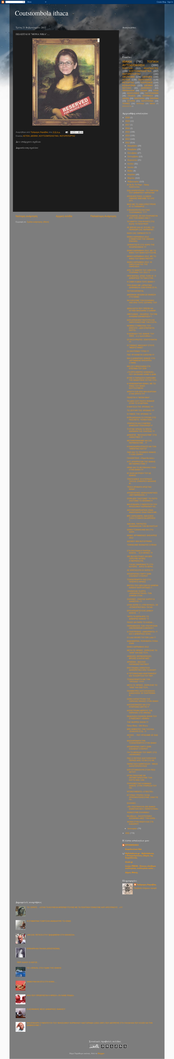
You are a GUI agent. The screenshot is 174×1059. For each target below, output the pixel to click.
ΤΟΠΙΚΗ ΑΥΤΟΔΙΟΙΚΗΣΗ (140, 63)
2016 (127, 128)
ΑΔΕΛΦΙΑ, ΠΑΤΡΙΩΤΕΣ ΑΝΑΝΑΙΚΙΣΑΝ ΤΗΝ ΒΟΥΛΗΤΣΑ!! (142, 525)
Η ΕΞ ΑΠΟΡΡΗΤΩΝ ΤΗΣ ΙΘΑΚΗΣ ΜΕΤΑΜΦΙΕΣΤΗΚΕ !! (141, 463)
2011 (127, 833)
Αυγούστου (133, 160)
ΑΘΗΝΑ (125, 98)
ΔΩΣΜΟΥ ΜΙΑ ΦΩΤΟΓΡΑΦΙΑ (139, 541)
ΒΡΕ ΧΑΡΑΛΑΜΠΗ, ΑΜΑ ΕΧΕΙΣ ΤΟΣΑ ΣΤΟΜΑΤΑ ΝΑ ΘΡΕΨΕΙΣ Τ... (141, 518)
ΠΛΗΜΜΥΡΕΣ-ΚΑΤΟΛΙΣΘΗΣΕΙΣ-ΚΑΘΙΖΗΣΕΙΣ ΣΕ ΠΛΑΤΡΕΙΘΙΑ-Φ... (141, 693)
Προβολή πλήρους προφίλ (145, 888)
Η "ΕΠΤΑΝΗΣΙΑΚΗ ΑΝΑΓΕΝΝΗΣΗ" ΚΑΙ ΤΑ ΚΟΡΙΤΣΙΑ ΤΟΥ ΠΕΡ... (142, 675)
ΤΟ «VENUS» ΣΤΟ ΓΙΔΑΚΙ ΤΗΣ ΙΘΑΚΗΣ (44, 968)
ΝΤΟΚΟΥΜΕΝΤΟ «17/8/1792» (140, 792)
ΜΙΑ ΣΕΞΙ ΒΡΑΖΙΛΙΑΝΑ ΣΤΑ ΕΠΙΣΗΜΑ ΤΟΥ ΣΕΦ (138, 367)
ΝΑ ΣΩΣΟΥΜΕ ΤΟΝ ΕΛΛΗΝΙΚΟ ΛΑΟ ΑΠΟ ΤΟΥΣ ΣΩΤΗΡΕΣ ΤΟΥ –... (142, 302)
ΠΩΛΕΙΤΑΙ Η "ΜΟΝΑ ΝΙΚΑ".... (139, 398)
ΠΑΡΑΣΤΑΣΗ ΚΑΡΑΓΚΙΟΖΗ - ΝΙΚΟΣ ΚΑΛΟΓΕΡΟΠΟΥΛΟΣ (142, 765)
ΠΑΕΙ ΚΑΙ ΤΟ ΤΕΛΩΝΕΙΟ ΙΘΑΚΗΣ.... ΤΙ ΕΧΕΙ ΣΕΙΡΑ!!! (142, 453)
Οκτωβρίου (133, 153)
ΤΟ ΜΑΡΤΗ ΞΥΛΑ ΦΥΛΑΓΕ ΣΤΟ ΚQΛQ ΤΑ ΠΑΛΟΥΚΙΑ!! (140, 223)
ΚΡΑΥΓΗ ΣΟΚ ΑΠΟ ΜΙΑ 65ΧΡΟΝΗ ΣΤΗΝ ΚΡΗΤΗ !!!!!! (141, 393)
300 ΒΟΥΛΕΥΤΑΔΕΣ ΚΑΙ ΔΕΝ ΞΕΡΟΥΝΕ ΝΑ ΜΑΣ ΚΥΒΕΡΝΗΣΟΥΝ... (139, 558)
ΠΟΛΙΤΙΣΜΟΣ (145, 79)
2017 (127, 125)
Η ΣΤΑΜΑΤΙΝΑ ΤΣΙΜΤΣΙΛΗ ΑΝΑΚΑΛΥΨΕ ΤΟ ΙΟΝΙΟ (49, 921)
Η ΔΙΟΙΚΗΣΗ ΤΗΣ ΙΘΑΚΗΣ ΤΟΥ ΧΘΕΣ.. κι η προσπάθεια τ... (140, 335)
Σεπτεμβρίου (133, 157)
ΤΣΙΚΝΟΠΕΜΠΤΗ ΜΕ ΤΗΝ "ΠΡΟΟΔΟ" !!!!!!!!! (138, 680)
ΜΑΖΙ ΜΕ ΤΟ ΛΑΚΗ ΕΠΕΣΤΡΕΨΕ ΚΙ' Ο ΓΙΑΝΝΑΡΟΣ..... (141, 205)
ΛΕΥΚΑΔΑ (140, 104)
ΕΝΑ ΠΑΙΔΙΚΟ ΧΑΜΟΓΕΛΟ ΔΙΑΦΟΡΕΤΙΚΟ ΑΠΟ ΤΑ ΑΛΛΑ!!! (141, 669)
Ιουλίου (131, 164)
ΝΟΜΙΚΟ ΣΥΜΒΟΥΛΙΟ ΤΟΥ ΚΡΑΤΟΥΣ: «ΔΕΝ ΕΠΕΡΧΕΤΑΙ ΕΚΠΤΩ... (140, 328)
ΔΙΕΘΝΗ (34, 136)
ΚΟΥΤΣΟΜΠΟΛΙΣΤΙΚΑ (48, 136)
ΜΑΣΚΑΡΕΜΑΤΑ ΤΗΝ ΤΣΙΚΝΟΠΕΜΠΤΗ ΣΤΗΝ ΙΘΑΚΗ (141, 742)
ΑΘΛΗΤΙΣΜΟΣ (133, 93)
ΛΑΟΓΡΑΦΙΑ (139, 98)
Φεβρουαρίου (133, 182)
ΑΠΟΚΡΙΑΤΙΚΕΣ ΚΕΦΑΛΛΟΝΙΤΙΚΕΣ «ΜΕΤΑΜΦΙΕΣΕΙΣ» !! (142, 494)
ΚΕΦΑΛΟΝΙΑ (128, 85)
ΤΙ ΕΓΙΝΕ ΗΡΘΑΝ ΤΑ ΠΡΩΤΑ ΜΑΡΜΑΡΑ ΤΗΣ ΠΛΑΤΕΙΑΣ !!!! (141, 430)
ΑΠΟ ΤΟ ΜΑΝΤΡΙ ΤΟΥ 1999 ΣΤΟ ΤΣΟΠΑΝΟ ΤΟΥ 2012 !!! (141, 271)
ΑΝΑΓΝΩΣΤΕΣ (151, 68)
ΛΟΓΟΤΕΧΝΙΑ (147, 101)
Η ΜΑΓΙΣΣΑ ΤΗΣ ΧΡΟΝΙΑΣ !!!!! (140, 407)
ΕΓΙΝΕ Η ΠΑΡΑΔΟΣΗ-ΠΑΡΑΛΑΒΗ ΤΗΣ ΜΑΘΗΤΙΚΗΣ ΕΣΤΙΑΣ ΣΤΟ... (142, 379)
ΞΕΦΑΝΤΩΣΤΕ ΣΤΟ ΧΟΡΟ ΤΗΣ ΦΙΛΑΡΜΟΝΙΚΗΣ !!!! (141, 246)
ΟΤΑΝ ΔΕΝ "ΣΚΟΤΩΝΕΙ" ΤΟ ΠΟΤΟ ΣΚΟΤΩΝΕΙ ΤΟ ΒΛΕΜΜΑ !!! (142, 500)
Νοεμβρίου (132, 149)
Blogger (101, 1053)
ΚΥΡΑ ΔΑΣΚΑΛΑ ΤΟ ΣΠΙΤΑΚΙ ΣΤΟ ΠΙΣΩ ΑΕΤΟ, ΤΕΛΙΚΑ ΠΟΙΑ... (141, 419)
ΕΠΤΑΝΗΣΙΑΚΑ (132, 845)
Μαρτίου (131, 178)
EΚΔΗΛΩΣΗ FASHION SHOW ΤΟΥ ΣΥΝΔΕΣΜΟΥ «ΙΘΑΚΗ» (142, 717)
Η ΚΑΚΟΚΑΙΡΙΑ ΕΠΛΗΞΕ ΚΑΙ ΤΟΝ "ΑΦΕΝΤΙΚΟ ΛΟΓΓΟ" (141, 448)
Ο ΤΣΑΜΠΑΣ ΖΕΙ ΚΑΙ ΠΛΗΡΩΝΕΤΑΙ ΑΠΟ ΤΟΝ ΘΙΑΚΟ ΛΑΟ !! (142, 217)
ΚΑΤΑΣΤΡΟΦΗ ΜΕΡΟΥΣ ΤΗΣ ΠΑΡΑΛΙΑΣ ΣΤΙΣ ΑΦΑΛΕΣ (140, 712)
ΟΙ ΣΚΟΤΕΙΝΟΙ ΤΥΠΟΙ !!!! (138, 351)
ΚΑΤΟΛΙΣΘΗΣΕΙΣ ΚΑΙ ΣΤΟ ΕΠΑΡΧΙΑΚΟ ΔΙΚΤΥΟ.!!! (138, 706)
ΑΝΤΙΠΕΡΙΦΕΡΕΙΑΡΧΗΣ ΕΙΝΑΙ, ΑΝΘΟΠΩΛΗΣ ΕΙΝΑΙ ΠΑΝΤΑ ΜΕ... (142, 511)
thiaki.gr (129, 862)
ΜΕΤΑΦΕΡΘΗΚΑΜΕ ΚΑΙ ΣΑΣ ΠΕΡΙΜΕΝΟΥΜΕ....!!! (139, 442)
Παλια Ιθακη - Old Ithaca (137, 726)
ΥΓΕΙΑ (155, 91)
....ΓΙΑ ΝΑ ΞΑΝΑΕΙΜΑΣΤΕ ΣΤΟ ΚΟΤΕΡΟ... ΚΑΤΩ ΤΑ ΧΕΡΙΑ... (140, 565)
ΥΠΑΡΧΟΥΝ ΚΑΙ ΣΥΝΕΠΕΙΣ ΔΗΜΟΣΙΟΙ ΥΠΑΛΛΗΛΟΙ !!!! (140, 424)
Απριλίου (132, 174)
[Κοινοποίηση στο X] (76, 132)
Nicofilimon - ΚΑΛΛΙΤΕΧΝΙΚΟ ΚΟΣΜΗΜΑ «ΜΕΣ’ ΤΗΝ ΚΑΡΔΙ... (142, 817)
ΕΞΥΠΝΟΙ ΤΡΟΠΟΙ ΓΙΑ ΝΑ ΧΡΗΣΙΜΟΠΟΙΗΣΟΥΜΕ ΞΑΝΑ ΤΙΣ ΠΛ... (142, 797)
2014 (127, 136)
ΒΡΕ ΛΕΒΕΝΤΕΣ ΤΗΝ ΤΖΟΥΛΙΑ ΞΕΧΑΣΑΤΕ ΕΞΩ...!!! (140, 730)
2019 (127, 121)
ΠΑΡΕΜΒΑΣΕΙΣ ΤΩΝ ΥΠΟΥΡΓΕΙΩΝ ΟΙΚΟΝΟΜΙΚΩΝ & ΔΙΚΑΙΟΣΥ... (142, 627)
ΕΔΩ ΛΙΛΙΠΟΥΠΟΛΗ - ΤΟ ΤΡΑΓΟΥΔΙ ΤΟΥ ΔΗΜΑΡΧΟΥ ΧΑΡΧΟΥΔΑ (142, 192)
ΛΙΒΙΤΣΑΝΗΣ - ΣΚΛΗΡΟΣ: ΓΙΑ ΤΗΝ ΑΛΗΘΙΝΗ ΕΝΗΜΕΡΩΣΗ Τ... (142, 315)
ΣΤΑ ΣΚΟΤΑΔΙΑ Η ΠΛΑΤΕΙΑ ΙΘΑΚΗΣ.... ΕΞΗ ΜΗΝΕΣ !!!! (140, 552)
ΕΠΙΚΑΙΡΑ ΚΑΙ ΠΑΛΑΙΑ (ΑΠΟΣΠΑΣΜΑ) (43, 949)
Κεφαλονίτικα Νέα (133, 849)
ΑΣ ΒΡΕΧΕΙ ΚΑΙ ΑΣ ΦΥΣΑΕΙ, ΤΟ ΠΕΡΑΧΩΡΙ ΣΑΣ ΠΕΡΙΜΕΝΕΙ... (141, 228)
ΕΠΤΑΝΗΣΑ (148, 96)
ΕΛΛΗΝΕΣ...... (133, 803)
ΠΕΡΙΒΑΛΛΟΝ (128, 91)
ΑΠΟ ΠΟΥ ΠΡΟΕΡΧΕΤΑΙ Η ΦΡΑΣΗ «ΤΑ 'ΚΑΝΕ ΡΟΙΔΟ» (50, 995)
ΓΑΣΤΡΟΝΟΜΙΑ (151, 93)
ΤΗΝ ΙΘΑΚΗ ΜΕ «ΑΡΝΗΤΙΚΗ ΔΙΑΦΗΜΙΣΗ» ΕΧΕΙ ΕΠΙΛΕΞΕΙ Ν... (142, 286)
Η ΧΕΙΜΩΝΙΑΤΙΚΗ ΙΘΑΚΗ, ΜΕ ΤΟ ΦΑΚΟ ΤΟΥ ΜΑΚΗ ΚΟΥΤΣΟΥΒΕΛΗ (141, 386)
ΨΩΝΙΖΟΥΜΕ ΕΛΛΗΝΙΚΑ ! (138, 812)
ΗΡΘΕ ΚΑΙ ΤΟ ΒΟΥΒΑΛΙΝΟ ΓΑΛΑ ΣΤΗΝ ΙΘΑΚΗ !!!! (141, 469)
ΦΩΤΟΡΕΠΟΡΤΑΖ (67, 136)
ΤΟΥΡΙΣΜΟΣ (146, 82)
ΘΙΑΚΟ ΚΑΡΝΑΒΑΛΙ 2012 (138, 647)
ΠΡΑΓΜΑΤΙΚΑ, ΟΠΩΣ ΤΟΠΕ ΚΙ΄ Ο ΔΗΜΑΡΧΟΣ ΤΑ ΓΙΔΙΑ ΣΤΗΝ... (141, 277)
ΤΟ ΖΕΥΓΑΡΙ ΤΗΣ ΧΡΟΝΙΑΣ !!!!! (140, 410)
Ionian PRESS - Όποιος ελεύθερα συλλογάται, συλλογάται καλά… (140, 867)
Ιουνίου (131, 167)
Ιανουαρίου (133, 829)
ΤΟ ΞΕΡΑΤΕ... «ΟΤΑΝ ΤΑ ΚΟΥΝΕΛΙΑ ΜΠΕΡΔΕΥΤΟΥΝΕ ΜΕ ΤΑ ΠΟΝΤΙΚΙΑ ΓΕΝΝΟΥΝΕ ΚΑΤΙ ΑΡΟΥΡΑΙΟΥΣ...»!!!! (74, 907)
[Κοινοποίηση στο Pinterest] (81, 132)
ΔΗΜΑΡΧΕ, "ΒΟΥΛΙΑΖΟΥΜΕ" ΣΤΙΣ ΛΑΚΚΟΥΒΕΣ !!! (142, 436)
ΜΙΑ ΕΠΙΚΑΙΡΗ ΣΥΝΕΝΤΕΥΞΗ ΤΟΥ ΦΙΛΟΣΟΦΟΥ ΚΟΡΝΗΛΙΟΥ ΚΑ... (142, 505)
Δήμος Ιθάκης (131, 872)
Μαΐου (130, 171)
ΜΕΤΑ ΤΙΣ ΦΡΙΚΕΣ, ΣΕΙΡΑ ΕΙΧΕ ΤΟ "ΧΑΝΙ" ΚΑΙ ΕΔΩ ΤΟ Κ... (142, 651)
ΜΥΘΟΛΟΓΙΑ (126, 106)
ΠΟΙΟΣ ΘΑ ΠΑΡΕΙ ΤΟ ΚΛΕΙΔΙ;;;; (140, 622)
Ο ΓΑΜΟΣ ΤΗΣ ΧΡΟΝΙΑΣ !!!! (139, 414)
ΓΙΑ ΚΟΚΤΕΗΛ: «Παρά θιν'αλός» (141, 458)
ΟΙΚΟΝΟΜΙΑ (128, 77)
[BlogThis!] (74, 132)
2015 (127, 132)
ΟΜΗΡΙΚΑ (154, 98)
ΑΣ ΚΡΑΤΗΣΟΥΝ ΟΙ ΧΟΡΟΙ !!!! (140, 570)
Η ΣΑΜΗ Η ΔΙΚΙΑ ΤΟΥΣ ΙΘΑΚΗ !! (141, 282)
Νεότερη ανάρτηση (27, 216)
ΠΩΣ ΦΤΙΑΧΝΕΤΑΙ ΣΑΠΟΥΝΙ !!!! (140, 355)
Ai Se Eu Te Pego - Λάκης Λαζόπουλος (138, 186)
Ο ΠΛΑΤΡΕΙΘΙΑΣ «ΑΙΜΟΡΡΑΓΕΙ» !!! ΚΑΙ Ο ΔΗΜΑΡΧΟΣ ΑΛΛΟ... (142, 633)
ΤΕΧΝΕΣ (126, 104)
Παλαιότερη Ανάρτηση (103, 216)
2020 (127, 118)
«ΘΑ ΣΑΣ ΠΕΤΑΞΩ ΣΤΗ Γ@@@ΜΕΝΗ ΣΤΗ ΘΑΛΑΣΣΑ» (51, 935)
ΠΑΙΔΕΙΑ (131, 96)
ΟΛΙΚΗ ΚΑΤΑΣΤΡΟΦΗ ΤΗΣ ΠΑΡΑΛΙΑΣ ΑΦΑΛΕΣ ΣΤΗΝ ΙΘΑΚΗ (142, 700)
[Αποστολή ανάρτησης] (67, 132)
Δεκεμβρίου (133, 146)
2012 (127, 143)
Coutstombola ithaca (41, 12)
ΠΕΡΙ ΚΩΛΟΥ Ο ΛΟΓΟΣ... (28, 962)
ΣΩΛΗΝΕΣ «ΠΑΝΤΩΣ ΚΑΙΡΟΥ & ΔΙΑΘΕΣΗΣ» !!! (141, 600)
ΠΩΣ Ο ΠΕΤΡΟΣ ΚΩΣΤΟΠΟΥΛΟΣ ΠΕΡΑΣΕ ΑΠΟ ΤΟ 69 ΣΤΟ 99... (141, 759)
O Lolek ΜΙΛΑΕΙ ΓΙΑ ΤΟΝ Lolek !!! (141, 637)
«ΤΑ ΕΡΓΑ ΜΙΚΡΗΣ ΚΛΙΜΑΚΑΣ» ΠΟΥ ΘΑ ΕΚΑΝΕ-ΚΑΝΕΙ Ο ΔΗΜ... (142, 373)
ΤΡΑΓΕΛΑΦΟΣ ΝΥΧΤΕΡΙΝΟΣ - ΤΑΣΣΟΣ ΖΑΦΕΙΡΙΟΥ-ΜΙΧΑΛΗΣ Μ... (141, 481)
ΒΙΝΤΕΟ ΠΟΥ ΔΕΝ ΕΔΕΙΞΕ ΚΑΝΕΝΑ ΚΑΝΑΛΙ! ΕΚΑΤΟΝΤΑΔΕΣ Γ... (142, 586)
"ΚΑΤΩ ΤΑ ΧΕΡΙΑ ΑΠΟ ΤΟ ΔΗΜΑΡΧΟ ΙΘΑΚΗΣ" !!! (138, 617)
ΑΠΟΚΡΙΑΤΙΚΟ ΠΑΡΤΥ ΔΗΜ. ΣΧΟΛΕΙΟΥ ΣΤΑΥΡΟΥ (139, 575)
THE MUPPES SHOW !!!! (137, 722)
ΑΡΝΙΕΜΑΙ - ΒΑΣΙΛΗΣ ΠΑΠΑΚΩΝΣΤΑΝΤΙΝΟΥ (138, 663)
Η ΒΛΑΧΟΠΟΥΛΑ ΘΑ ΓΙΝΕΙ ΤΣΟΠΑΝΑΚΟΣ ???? (138, 211)
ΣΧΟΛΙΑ (143, 91)
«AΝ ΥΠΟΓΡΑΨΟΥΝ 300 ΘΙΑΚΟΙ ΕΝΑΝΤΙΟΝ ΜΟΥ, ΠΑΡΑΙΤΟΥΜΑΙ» (142, 808)
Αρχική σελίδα (64, 216)
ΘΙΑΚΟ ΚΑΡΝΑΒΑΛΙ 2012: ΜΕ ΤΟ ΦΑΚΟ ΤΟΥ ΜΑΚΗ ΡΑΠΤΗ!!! (141, 257)
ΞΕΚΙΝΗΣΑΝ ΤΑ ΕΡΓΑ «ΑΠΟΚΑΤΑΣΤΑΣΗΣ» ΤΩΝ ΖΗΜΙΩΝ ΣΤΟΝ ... (139, 593)
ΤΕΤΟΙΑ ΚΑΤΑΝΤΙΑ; (135, 291)
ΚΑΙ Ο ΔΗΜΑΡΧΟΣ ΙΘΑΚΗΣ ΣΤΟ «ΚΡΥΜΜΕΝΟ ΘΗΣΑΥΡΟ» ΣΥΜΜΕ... (141, 360)
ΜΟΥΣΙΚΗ (126, 88)
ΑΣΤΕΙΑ (26, 136)
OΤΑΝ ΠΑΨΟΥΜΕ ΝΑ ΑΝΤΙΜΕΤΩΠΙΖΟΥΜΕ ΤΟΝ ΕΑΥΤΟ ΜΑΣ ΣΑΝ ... (139, 778)
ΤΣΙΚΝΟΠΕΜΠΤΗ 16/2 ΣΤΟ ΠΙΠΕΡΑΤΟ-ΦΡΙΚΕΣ (139, 581)
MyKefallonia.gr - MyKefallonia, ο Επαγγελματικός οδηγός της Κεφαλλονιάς (139, 855)
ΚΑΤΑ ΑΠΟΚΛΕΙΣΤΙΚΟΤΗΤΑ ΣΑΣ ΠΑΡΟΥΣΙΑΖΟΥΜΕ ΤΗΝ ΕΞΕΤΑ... (142, 321)
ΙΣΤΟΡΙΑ (131, 101)
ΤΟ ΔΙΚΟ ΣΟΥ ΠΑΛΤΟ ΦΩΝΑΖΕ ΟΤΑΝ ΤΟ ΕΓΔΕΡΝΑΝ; (140, 402)
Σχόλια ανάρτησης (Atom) (38, 222)
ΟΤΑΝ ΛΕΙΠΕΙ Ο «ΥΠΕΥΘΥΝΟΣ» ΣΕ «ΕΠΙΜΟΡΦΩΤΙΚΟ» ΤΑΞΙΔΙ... (142, 606)
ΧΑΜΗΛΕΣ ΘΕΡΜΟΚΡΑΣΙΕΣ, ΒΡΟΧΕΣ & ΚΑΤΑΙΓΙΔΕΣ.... (139, 657)
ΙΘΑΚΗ (127, 61)
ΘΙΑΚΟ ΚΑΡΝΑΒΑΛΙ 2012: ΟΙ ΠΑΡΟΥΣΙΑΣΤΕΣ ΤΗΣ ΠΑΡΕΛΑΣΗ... (139, 264)
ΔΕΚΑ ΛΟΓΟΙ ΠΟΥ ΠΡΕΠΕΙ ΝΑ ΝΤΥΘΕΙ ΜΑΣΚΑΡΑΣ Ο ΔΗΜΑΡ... (142, 309)
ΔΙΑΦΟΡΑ (147, 77)
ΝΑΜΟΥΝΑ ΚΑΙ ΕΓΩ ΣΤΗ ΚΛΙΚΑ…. (42, 982)
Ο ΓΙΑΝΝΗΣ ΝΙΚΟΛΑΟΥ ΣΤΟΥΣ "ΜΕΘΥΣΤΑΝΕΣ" (140, 346)
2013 (127, 139)
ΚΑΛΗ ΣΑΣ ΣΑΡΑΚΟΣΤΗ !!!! (139, 233)
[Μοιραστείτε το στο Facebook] (79, 132)
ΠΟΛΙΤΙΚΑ (127, 68)
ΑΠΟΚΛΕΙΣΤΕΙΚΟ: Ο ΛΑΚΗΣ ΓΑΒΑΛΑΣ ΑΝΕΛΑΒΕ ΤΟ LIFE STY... (140, 198)
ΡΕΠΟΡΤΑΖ (128, 82)
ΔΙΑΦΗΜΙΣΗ (146, 88)
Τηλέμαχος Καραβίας (146, 885)
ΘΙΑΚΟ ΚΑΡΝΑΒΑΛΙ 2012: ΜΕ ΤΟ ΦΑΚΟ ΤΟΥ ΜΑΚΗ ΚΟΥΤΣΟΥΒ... (142, 252)
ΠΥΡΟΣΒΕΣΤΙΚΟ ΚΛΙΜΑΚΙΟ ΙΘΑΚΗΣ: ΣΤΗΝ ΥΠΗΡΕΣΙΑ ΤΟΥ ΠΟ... (142, 786)
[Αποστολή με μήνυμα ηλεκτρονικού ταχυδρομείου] (71, 132)
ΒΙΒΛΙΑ (152, 104)
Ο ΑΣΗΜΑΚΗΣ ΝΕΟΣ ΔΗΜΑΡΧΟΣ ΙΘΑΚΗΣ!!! (46, 1009)
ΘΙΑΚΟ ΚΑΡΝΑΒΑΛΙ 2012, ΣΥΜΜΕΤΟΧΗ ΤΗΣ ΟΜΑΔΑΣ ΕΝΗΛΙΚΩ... (140, 239)
